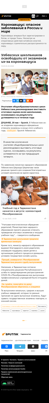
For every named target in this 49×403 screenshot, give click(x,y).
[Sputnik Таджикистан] (7, 17)
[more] (45, 218)
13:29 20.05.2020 (7, 66)
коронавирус (16, 310)
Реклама (4, 363)
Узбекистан (5, 310)
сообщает (11, 130)
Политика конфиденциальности (13, 366)
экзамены (34, 310)
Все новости (42, 306)
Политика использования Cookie (13, 369)
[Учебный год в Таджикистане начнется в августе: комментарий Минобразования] (24, 190)
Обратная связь (7, 377)
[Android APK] (8, 383)
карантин (26, 310)
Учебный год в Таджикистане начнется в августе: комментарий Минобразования (22, 211)
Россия (36, 340)
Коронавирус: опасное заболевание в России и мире (19, 306)
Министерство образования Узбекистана (19, 96)
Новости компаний (15, 363)
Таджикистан (7, 340)
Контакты (13, 360)
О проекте (5, 360)
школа (42, 310)
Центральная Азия (23, 340)
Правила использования (26, 360)
